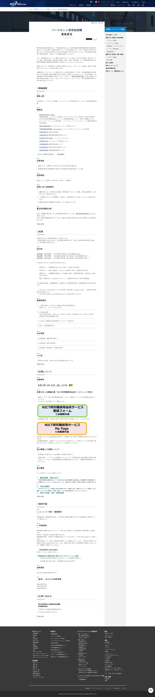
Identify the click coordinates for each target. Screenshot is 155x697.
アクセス (118, 2)
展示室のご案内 (108, 662)
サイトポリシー (107, 688)
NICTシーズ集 (36, 670)
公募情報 (107, 678)
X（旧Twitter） (108, 657)
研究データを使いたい (84, 637)
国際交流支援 (82, 661)
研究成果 (88, 5)
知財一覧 (35, 664)
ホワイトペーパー (83, 677)
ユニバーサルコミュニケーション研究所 (60, 640)
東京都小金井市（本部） (47, 115)
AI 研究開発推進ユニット (57, 647)
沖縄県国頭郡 (43, 150)
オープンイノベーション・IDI (100, 5)
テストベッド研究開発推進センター (59, 654)
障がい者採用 (108, 637)
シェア (95, 39)
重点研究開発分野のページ (84, 213)
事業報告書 (35, 642)
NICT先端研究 (108, 666)
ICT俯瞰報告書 (82, 679)
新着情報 (107, 642)
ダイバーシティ (121, 5)
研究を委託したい (83, 645)
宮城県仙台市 (43, 141)
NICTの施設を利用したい (85, 635)
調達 (143, 5)
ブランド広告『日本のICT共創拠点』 (113, 673)
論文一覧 (35, 666)
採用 (129, 5)
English (143, 2)
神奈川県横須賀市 (45, 126)
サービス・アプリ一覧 (38, 677)
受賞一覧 (35, 668)
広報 (133, 5)
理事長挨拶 (35, 633)
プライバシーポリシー (97, 688)
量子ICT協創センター (56, 650)
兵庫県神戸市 (43, 132)
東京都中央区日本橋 (45, 138)
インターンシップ (109, 635)
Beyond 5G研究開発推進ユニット (59, 645)
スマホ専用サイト (135, 2)
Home (30, 9)
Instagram (107, 660)
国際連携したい (82, 647)
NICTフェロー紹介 (37, 651)
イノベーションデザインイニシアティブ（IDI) (91, 675)
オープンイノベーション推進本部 (87, 631)
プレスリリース (108, 644)
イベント (107, 647)
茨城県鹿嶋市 (43, 144)
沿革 (34, 650)
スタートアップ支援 (83, 662)
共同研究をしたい (83, 641)
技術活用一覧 (36, 671)
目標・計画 (35, 640)
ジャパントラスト (83, 666)
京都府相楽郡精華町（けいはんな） (51, 129)
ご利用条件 (87, 688)
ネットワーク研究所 (55, 636)
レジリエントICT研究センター (58, 652)
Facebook (107, 658)
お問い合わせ (125, 2)
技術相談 (81, 650)
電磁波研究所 (54, 634)
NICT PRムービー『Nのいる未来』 (41, 655)
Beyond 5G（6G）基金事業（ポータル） (88, 670)
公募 (138, 5)
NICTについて (73, 5)
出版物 (106, 651)
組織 (34, 637)
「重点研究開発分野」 (78, 76)
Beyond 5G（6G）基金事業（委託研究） (88, 672)
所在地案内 (60, 154)
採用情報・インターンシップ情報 (41, 9)
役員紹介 (35, 635)
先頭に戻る (40, 224)
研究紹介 (81, 5)
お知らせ (107, 645)
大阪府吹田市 (43, 135)
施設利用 (113, 5)
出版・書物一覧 (36, 675)
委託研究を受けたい (83, 643)
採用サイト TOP (109, 633)
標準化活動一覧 (36, 673)
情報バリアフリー (83, 664)
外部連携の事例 (82, 649)
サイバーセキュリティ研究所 (58, 638)
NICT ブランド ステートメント (40, 657)
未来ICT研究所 (54, 643)
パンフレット (108, 653)
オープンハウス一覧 (109, 649)
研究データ (35, 662)
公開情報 (35, 646)
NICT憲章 (35, 639)
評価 (34, 644)
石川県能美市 (43, 147)
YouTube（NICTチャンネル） (112, 655)
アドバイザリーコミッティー (40, 653)
